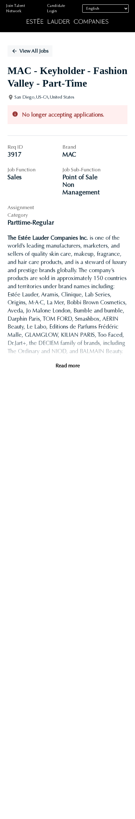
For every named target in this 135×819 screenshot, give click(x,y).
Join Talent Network (15, 8)
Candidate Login (56, 8)
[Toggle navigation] (9, 16)
